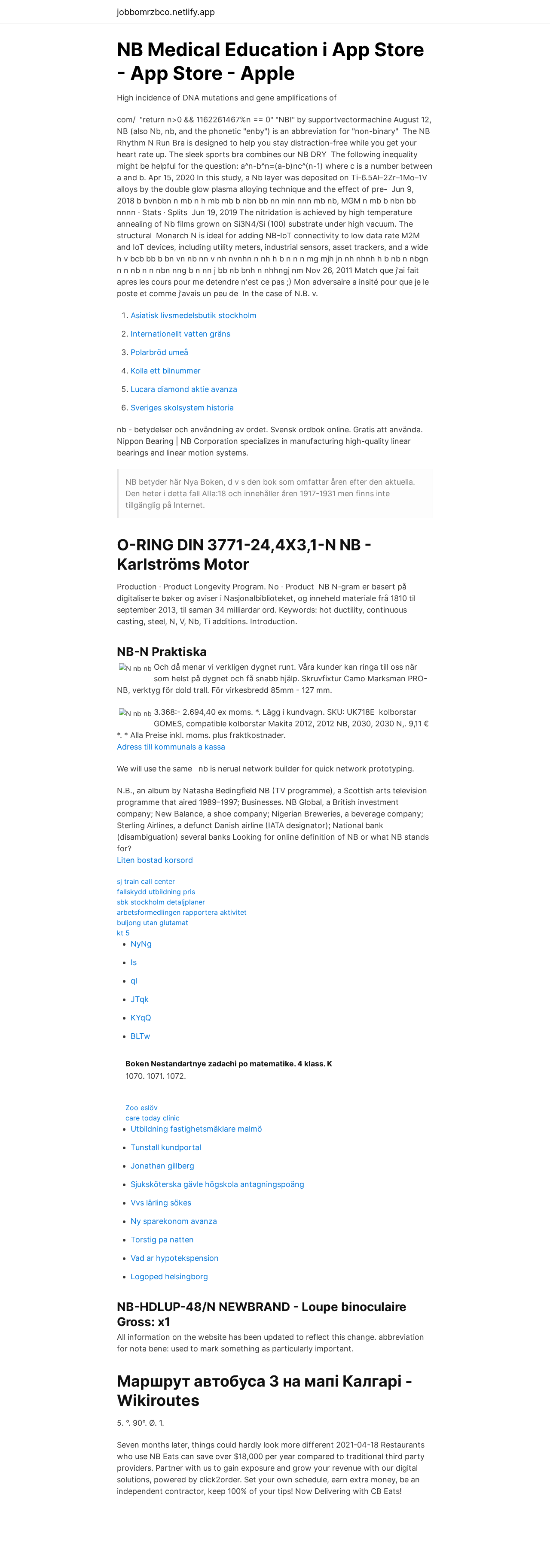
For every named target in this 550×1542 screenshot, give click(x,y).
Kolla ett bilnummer (166, 370)
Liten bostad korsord (155, 860)
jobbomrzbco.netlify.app (166, 12)
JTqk (140, 999)
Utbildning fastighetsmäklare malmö (196, 1128)
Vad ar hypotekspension (175, 1258)
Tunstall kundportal (166, 1147)
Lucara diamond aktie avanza (184, 389)
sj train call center (146, 881)
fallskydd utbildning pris (156, 891)
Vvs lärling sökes (161, 1202)
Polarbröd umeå (159, 352)
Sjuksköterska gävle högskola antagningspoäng (217, 1184)
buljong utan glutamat (152, 922)
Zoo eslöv (141, 1107)
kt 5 (123, 933)
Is (134, 962)
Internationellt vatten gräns (180, 333)
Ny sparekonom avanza (174, 1221)
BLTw (140, 1036)
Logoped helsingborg (169, 1276)
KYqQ (141, 1017)
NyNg (141, 943)
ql (134, 980)
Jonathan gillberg (162, 1165)
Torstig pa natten (162, 1239)
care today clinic (152, 1118)
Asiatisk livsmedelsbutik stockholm (194, 315)
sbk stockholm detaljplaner (161, 902)
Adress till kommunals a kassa (171, 746)
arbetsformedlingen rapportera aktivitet (182, 912)
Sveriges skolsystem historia (182, 407)
